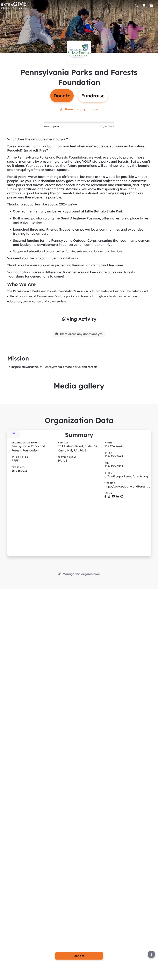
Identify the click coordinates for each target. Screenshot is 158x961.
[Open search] (136, 5)
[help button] (151, 954)
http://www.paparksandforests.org (129, 486)
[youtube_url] (113, 496)
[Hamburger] (151, 5)
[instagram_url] (109, 496)
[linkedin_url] (117, 496)
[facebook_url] (105, 496)
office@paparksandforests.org (126, 476)
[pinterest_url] (121, 496)
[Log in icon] (144, 5)
